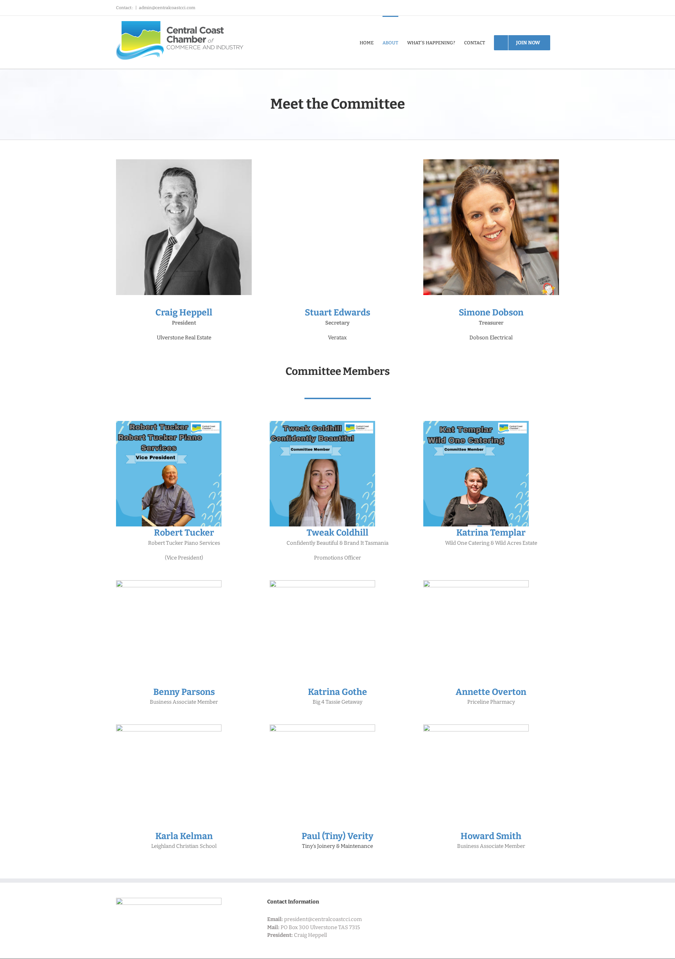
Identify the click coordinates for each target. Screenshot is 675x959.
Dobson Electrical (491, 337)
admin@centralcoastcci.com (167, 7)
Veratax (337, 337)
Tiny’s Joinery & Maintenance (337, 846)
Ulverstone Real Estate (184, 337)
